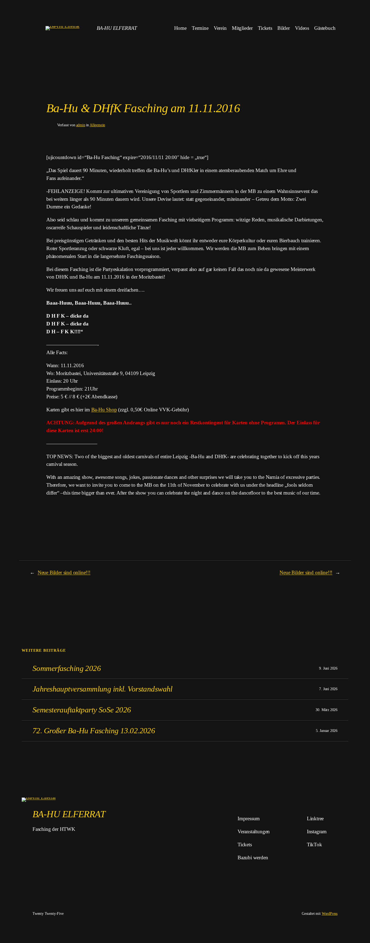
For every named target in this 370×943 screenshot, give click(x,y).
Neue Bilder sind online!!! (64, 572)
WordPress (329, 913)
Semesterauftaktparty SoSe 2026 (82, 709)
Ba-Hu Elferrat (117, 28)
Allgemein (97, 125)
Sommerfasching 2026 (67, 668)
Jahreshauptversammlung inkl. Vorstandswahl (103, 688)
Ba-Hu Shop (104, 409)
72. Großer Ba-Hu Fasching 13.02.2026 (94, 730)
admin (80, 125)
